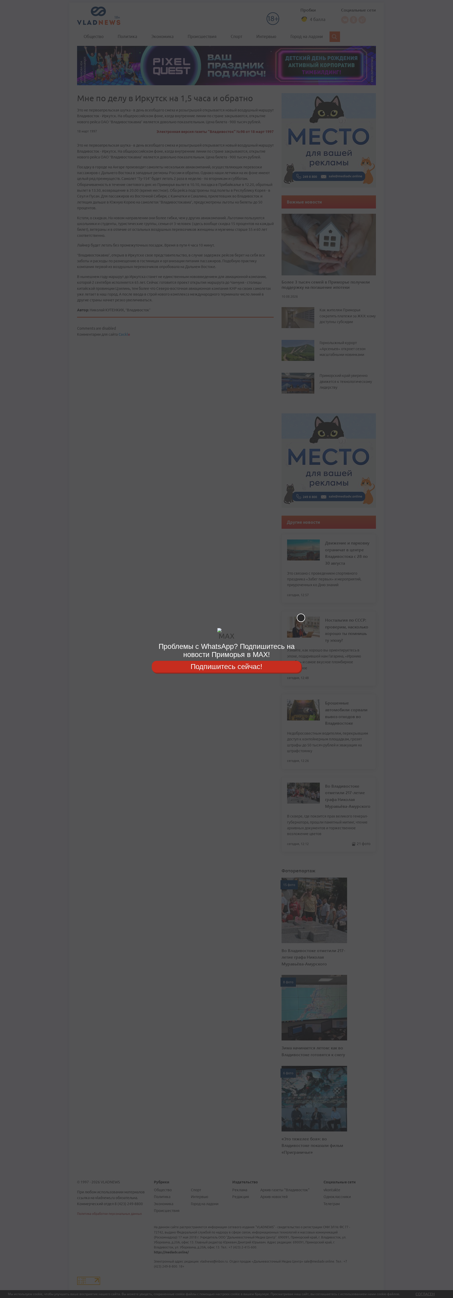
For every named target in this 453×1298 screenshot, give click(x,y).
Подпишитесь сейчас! (226, 666)
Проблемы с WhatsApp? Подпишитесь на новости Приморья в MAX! (227, 651)
